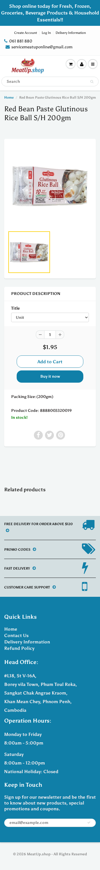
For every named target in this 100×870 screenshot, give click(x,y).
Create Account (25, 33)
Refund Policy (19, 648)
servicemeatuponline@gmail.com (41, 46)
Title (15, 308)
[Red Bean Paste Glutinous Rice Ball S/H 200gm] (50, 186)
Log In (46, 33)
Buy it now (50, 376)
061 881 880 (20, 41)
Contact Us (16, 635)
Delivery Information (71, 33)
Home (9, 97)
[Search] (92, 81)
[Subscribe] (89, 822)
